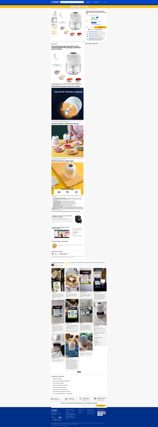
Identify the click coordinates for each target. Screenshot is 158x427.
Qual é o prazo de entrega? (58, 383)
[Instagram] (58, 420)
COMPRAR (100, 27)
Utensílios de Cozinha (62, 8)
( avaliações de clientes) (94, 15)
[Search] (83, 2)
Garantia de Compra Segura (91, 411)
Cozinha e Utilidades (56, 8)
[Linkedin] (56, 420)
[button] (79, 379)
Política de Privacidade (62, 425)
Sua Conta (80, 411)
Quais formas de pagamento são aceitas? (61, 391)
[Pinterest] (60, 420)
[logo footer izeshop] (54, 410)
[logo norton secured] (60, 417)
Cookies (67, 425)
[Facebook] (53, 420)
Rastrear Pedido (80, 412)
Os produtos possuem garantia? (59, 387)
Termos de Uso (56, 425)
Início (51, 8)
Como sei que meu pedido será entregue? (61, 381)
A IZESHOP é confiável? (57, 378)
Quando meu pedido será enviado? (60, 385)
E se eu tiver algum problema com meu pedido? (62, 393)
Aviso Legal (52, 425)
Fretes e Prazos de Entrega (91, 412)
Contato (79, 413)
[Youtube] (55, 420)
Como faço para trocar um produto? (60, 389)
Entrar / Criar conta (89, 1)
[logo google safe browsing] (54, 417)
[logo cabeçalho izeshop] (55, 2)
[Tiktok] (61, 420)
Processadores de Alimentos (71, 8)
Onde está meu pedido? (96, 1)
